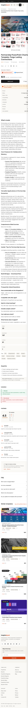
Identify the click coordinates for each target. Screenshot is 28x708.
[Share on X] (8, 66)
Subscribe (14, 658)
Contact (11, 1)
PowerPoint (3, 669)
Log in (5, 469)
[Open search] (14, 5)
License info (3, 697)
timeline (7, 558)
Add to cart (10, 81)
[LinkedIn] (8, 644)
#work (18, 353)
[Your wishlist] (17, 5)
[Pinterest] (11, 644)
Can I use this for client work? (8, 489)
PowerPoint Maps (4, 678)
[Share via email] (16, 66)
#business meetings (10, 356)
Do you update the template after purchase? (11, 496)
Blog (16, 674)
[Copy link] (5, 66)
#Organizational (12, 353)
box (3, 528)
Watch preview (7, 17)
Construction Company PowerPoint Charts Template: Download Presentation (14, 556)
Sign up (8, 469)
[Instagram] (14, 644)
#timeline (18, 356)
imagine (5, 5)
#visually (3, 358)
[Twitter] (2, 644)
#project (23, 353)
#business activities (11, 358)
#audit (3, 356)
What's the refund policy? (7, 492)
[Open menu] (11, 5)
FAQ (2, 695)
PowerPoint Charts (12, 9)
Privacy (16, 692)
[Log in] (23, 5)
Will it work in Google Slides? (8, 481)
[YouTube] (16, 644)
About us (17, 669)
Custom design (18, 671)
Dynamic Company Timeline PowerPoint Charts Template (12, 587)
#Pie (5, 353)
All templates (3, 9)
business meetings (14, 558)
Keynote (2, 671)
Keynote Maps (4, 680)
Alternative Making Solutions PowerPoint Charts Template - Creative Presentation (13, 525)
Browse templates (8, 87)
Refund (16, 695)
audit (4, 558)
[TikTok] (19, 644)
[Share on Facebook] (14, 66)
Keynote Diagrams (5, 676)
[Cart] (20, 5)
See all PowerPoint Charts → (21, 504)
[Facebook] (5, 644)
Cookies (16, 697)
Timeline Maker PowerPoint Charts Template (12, 617)
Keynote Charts (19, 72)
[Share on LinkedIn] (11, 66)
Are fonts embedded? (6, 485)
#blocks (23, 356)
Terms (16, 690)
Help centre (3, 690)
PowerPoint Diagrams (5, 674)
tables (14, 528)
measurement (8, 528)
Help (8, 1)
